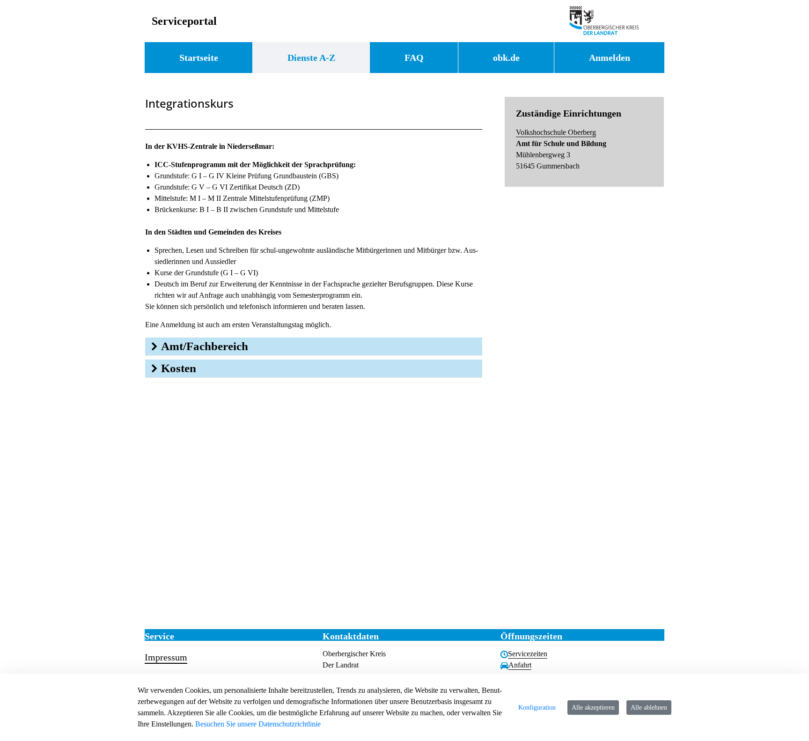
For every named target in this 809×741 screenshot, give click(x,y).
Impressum (166, 657)
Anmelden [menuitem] (609, 57)
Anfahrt (519, 665)
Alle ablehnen (649, 707)
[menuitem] (198, 57)
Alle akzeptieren (593, 707)
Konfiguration (537, 707)
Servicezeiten (527, 654)
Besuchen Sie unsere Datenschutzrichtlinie (258, 724)
